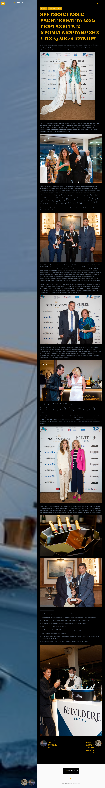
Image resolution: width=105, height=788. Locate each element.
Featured (43, 8)
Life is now (52, 8)
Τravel (59, 8)
